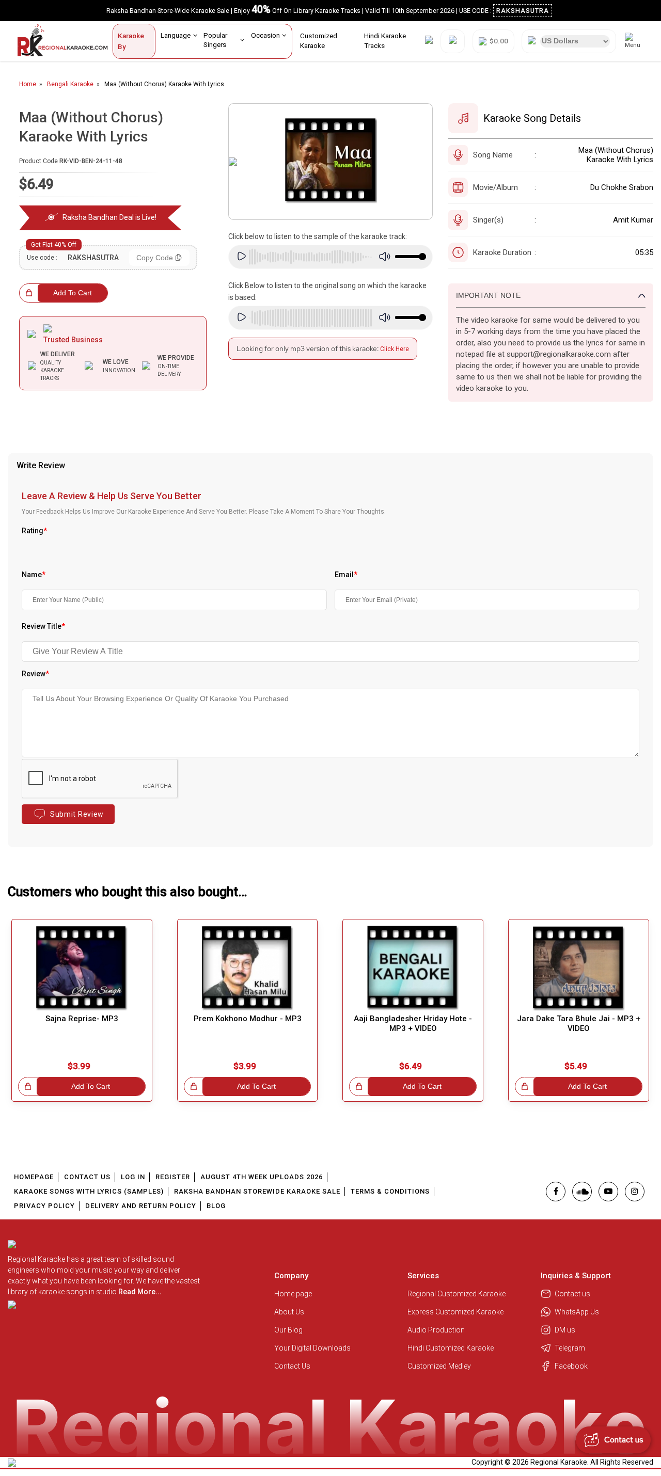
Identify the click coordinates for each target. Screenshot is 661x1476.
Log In (133, 1177)
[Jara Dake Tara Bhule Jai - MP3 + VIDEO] (578, 968)
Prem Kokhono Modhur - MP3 (248, 1018)
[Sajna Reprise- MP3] (82, 968)
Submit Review (77, 814)
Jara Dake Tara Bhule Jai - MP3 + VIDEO (578, 1023)
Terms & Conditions (390, 1191)
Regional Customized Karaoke (457, 1294)
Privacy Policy (44, 1206)
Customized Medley (440, 1366)
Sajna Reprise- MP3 (81, 1018)
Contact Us (87, 1177)
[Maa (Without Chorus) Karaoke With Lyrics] (331, 161)
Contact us (572, 1294)
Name (33, 574)
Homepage (34, 1177)
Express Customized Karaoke (456, 1312)
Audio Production (436, 1330)
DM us (565, 1330)
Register (172, 1177)
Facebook (571, 1366)
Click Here (394, 349)
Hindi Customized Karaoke (451, 1348)
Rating (34, 531)
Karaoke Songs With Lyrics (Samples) (89, 1191)
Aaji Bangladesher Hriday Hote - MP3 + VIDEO (413, 1023)
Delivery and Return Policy (140, 1206)
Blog (216, 1206)
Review (35, 674)
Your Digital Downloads (312, 1348)
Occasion (265, 35)
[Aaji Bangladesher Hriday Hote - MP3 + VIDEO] (413, 968)
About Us (289, 1312)
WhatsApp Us (577, 1312)
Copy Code (154, 257)
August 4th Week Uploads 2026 (261, 1177)
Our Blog (288, 1330)
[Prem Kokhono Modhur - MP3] (247, 968)
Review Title (43, 626)
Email (346, 574)
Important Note (488, 295)
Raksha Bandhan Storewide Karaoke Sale (257, 1191)
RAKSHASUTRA (522, 10)
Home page (293, 1294)
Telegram (570, 1348)
